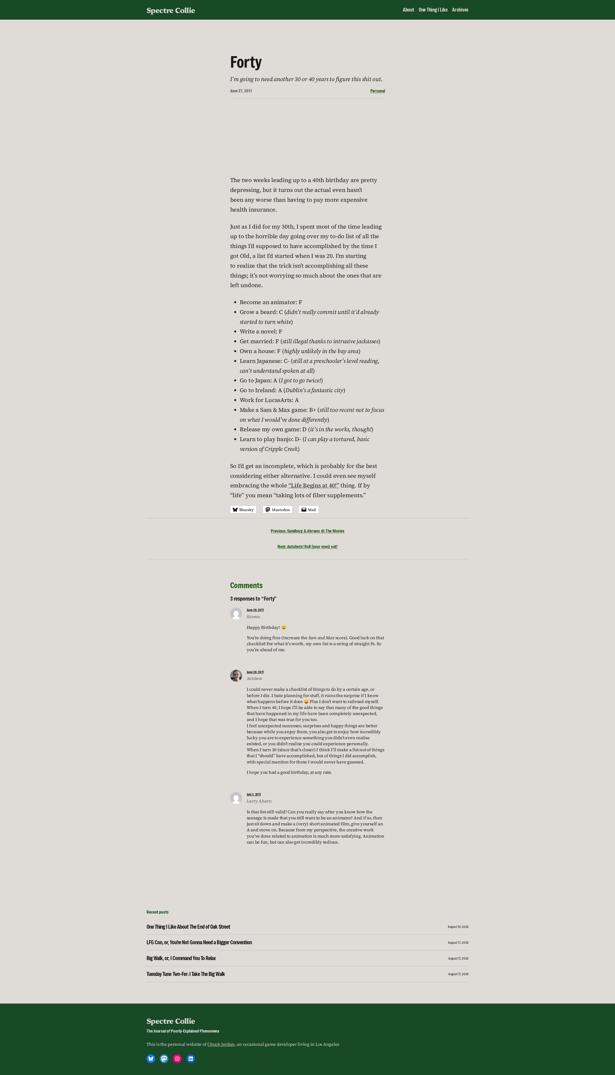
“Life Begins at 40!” (314, 485)
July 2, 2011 (254, 794)
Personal (377, 91)
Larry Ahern (259, 801)
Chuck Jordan (221, 1044)
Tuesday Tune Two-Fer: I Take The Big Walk (186, 974)
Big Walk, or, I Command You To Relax (181, 958)
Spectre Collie (171, 10)
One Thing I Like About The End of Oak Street (188, 927)
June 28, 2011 (255, 610)
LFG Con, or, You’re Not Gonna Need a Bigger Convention (199, 942)
